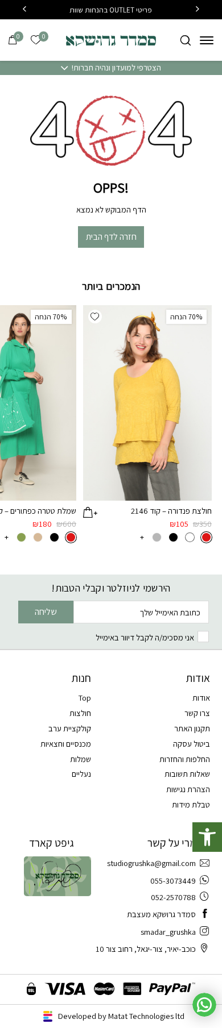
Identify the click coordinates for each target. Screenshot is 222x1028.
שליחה (46, 612)
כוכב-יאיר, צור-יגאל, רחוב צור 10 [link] (146, 948)
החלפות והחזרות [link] (184, 759)
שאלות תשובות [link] (187, 773)
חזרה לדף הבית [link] (111, 237)
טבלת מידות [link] (191, 804)
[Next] (24, 10)
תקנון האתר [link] (192, 728)
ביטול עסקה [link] (191, 743)
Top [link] (85, 697)
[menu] (206, 40)
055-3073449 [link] (173, 880)
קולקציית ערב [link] (69, 728)
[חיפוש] (185, 40)
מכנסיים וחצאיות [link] (65, 743)
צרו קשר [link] (197, 712)
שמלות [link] (80, 759)
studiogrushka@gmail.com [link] (151, 863)
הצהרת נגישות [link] (188, 789)
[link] (207, 837)
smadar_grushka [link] (168, 931)
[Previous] (197, 10)
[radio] (206, 537)
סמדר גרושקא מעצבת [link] (161, 914)
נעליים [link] (81, 773)
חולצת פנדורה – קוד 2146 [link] (171, 510)
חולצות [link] (80, 712)
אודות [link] (201, 697)
